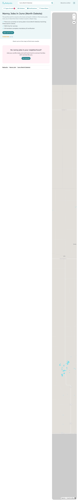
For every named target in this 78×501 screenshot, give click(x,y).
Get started (26, 58)
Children (22, 8)
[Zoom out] (74, 18)
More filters (44, 8)
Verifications (33, 8)
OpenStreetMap (70, 498)
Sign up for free (8, 32)
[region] (64, 256)
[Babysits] (7, 3)
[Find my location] (74, 22)
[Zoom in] (74, 15)
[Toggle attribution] (75, 498)
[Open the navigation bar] (74, 3)
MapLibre (63, 498)
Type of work (10, 8)
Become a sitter (65, 3)
